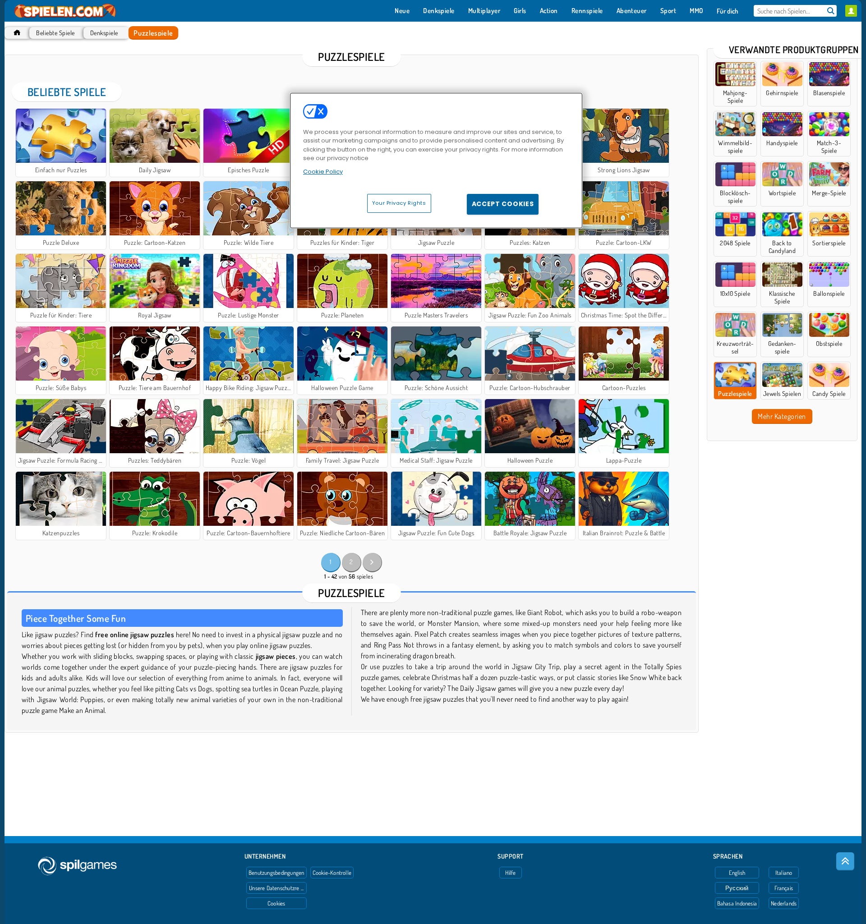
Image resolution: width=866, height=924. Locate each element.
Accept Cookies (503, 203)
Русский (737, 888)
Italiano (783, 872)
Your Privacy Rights (399, 203)
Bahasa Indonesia (737, 903)
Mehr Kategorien (782, 416)
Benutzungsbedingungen (276, 872)
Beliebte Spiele (55, 33)
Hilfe (510, 872)
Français (783, 888)
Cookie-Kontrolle (332, 872)
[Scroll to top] (845, 861)
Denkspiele (104, 33)
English (737, 872)
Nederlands (784, 903)
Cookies (276, 903)
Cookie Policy (323, 171)
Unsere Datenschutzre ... (276, 888)
